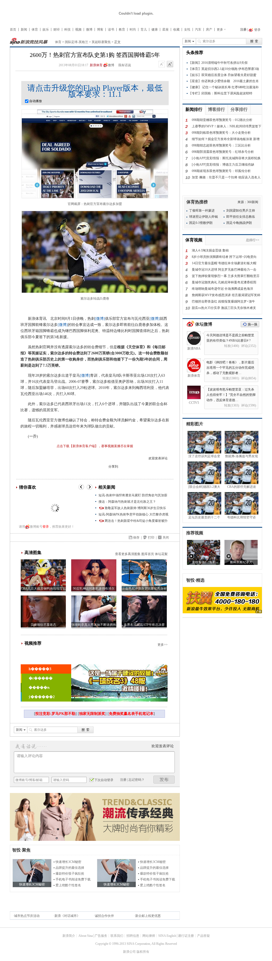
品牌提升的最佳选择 (70, 868)
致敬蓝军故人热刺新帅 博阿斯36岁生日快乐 (135, 508)
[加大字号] (170, 64)
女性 (187, 29)
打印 (151, 537)
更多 (220, 29)
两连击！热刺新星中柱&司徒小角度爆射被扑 (136, 521)
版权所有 (143, 952)
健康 (154, 29)
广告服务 (101, 936)
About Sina (85, 936)
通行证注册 (186, 936)
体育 (35, 29)
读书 (111, 29)
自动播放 (35, 101)
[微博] (100, 319)
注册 (243, 29)
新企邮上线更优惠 (148, 916)
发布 (164, 779)
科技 (67, 29)
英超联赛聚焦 (101, 42)
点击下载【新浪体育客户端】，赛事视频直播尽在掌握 (95, 446)
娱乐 (45, 29)
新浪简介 (68, 936)
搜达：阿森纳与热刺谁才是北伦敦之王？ (127, 501)
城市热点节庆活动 (27, 916)
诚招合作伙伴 (104, 916)
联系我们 (116, 936)
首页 (13, 29)
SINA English (167, 936)
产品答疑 (203, 936)
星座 (165, 29)
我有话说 (124, 65)
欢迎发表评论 (158, 458)
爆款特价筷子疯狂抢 (70, 873)
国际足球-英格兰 (76, 42)
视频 (78, 29)
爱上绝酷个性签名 (68, 885)
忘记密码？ (136, 780)
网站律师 (148, 936)
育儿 (144, 29)
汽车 (198, 29)
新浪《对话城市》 (67, 916)
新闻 (24, 29)
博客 (100, 29)
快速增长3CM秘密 (68, 862)
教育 (122, 29)
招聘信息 (132, 936)
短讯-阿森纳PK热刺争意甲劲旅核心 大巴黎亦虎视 (133, 514)
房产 (209, 29)
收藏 (176, 29)
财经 (56, 29)
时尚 (133, 29)
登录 (45, 526)
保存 (136, 537)
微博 (89, 29)
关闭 (166, 537)
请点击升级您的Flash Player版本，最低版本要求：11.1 (95, 90)
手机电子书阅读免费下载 (73, 879)
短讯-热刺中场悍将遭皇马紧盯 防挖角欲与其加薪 (133, 495)
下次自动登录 (103, 780)
